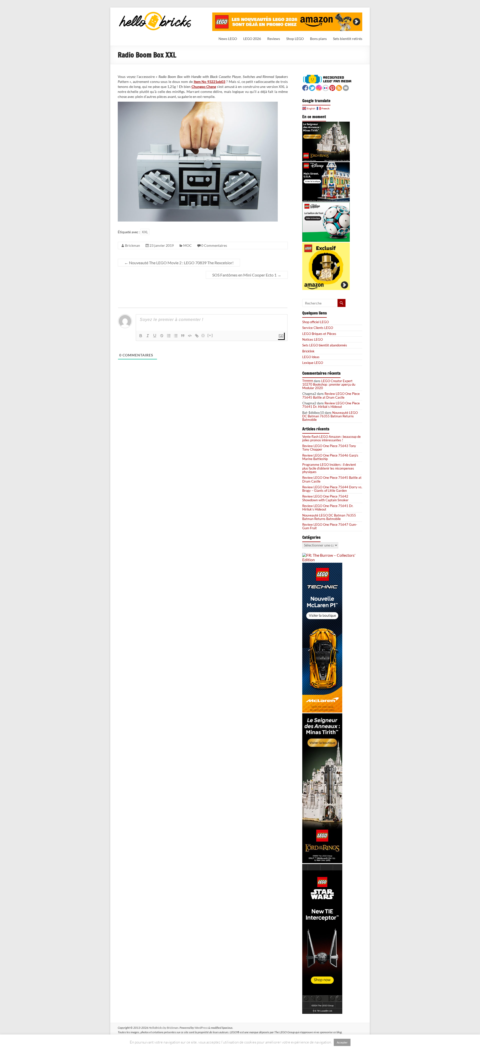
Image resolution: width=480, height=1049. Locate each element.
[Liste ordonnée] (168, 336)
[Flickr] (325, 87)
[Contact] (346, 87)
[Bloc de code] (189, 336)
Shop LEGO (295, 38)
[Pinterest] (332, 87)
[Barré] (161, 336)
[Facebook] (305, 87)
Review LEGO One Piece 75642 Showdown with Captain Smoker (325, 498)
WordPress (201, 1028)
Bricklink (308, 351)
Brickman (132, 245)
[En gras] (140, 336)
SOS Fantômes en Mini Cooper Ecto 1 (246, 274)
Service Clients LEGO (317, 328)
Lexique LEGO (312, 363)
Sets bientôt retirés (347, 38)
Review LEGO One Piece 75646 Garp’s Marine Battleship (330, 457)
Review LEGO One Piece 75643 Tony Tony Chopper (329, 447)
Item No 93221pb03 (210, 81)
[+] (210, 335)
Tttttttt (307, 381)
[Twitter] (312, 87)
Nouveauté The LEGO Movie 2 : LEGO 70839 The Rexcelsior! (179, 262)
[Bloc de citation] (182, 336)
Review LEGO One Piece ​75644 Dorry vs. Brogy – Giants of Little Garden (332, 489)
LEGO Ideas (311, 357)
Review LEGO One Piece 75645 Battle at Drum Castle (331, 395)
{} (203, 335)
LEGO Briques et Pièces (319, 334)
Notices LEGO (312, 339)
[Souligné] (154, 336)
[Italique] (147, 336)
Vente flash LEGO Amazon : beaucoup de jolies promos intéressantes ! (331, 438)
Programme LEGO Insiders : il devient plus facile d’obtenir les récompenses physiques (329, 468)
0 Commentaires (214, 245)
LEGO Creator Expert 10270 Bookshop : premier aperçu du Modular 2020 (328, 384)
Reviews (273, 38)
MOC (187, 245)
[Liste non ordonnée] (175, 336)
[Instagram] (319, 87)
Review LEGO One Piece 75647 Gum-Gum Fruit (329, 526)
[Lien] (196, 336)
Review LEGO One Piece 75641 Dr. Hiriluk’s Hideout (331, 405)
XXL (145, 232)
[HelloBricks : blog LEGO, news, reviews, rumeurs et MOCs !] (155, 13)
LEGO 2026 (252, 38)
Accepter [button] (342, 1042)
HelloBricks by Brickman (163, 1028)
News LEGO (227, 38)
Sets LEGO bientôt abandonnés (324, 345)
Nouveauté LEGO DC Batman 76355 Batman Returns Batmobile (330, 416)
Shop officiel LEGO (315, 322)
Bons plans (318, 38)
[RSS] (339, 87)
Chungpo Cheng (204, 86)
